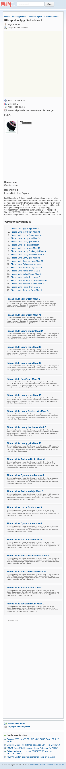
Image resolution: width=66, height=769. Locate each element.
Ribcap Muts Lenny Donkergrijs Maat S (28, 251)
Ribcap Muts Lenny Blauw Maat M (26, 235)
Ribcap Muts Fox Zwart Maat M (25, 245)
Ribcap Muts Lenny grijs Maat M (25, 258)
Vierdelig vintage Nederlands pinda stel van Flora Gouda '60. (33, 745)
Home (7, 16)
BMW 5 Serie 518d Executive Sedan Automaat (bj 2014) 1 (32, 748)
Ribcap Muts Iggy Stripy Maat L (25, 228)
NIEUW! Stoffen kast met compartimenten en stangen (31, 757)
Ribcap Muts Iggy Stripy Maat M (25, 232)
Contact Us (34, 764)
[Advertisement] (33, 64)
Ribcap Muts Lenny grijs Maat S (25, 241)
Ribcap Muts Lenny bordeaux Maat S (27, 254)
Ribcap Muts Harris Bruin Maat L (25, 287)
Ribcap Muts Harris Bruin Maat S (25, 271)
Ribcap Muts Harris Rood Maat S (25, 277)
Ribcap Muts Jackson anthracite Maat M (29, 280)
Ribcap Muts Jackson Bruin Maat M (27, 261)
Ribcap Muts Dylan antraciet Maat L (27, 264)
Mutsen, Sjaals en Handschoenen (44, 16)
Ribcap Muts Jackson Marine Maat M (27, 284)
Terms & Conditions (46, 764)
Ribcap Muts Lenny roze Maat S (25, 238)
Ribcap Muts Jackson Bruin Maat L (26, 290)
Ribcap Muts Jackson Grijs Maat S (26, 267)
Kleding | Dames (19, 16)
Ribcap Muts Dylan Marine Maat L (26, 274)
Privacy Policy (59, 764)
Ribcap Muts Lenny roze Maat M (25, 248)
